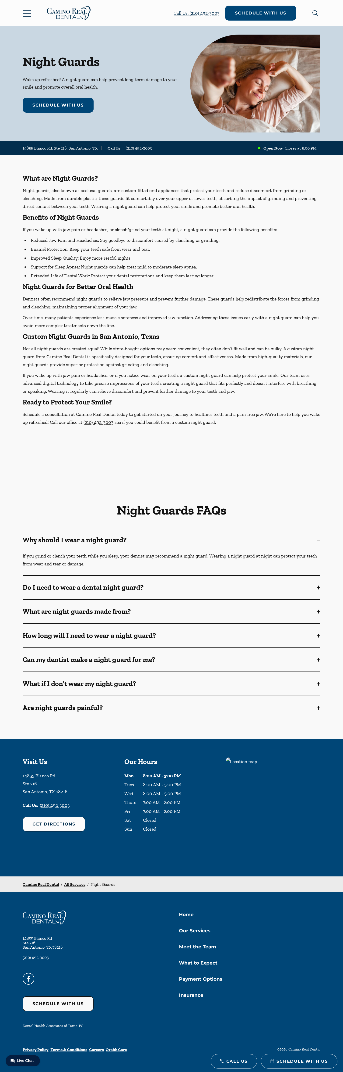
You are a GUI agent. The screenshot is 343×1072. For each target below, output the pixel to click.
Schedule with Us (260, 13)
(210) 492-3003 (139, 148)
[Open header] (28, 13)
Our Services (194, 930)
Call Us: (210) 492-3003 (197, 13)
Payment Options (200, 979)
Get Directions (53, 824)
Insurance (191, 995)
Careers (96, 1049)
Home (186, 914)
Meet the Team (197, 947)
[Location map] (273, 808)
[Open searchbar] (315, 13)
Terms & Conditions (68, 1049)
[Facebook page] (28, 979)
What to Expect (198, 963)
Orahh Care (116, 1049)
